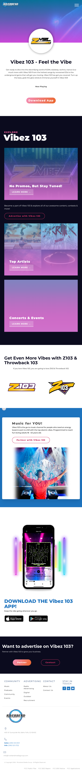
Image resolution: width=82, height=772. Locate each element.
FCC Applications (73, 768)
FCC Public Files (30, 768)
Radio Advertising (29, 687)
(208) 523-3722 (11, 745)
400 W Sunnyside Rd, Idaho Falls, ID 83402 (20, 732)
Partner (22, 662)
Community (9, 694)
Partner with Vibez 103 (31, 440)
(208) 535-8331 (12, 743)
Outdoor (27, 696)
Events (7, 698)
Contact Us (48, 690)
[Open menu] (77, 5)
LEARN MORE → (21, 192)
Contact (50, 662)
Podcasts (8, 690)
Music (6, 686)
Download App (41, 100)
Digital (27, 692)
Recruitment (29, 700)
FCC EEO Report (44, 768)
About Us (47, 686)
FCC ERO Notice (59, 768)
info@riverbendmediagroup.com (16, 756)
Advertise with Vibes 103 (24, 216)
